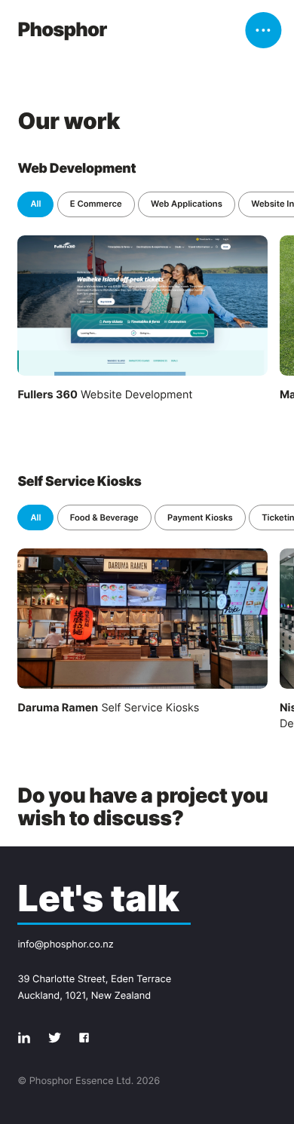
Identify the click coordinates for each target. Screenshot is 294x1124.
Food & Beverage (104, 517)
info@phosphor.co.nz (65, 944)
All (35, 203)
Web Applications (186, 203)
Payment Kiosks (200, 517)
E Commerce (96, 203)
